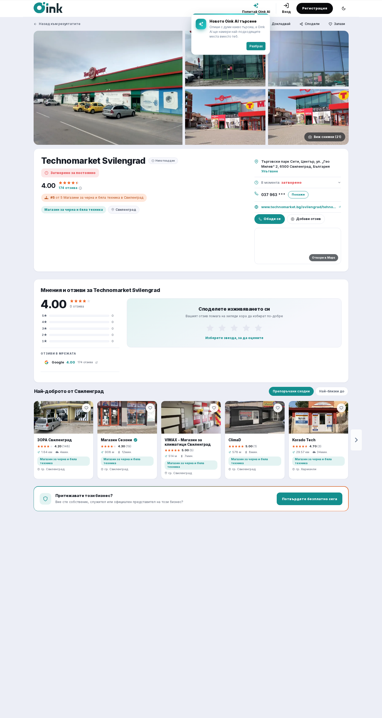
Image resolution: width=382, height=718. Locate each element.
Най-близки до (331, 391)
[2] (222, 328)
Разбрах (256, 46)
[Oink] (48, 7)
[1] (210, 328)
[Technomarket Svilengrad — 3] (308, 58)
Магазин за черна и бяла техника (73, 210)
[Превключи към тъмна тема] (344, 8)
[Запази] (86, 407)
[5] (258, 328)
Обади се (272, 219)
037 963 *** (273, 195)
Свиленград (126, 210)
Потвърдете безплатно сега (309, 499)
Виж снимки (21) (327, 137)
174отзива (68, 188)
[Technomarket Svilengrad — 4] (225, 117)
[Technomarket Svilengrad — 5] (308, 117)
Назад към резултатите (59, 24)
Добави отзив (308, 219)
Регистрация (314, 8)
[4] (246, 328)
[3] (234, 328)
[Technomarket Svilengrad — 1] (108, 88)
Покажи (298, 194)
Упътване (269, 171)
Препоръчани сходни (291, 391)
